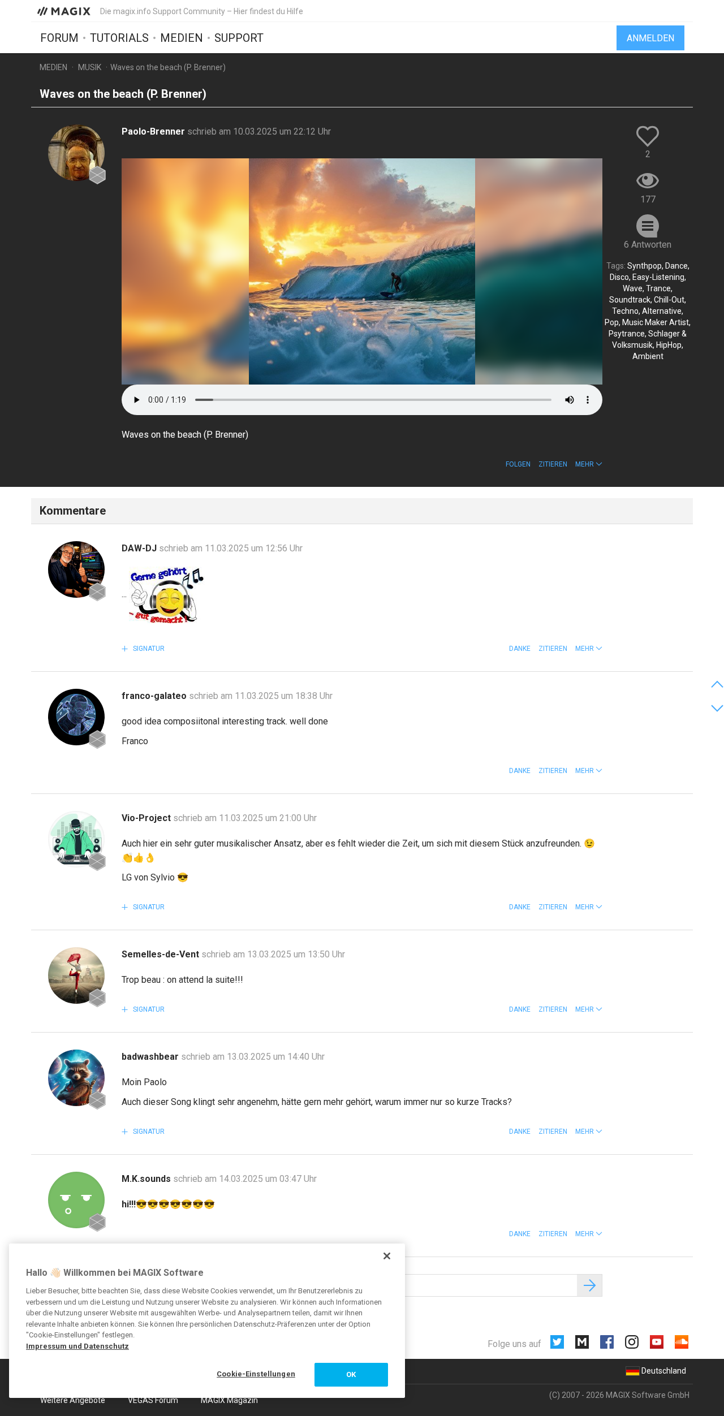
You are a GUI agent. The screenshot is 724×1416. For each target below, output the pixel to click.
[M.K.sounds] (76, 1200)
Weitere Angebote (72, 1400)
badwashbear (151, 1056)
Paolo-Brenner (154, 131)
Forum (59, 38)
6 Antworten (647, 244)
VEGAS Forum (153, 1400)
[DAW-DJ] (76, 569)
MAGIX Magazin (229, 1400)
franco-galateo (155, 695)
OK (351, 1374)
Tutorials (119, 38)
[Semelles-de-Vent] (76, 975)
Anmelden (650, 38)
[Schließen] (386, 1256)
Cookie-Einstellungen (256, 1374)
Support (239, 38)
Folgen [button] (518, 464)
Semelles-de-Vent (161, 954)
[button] (588, 464)
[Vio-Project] (76, 839)
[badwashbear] (76, 1078)
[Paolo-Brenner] (76, 152)
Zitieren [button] (552, 464)
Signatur (148, 649)
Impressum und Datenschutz (77, 1346)
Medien (181, 38)
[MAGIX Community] (64, 10)
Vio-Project (147, 818)
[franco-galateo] (76, 717)
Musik (89, 67)
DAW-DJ (140, 548)
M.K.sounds (147, 1178)
